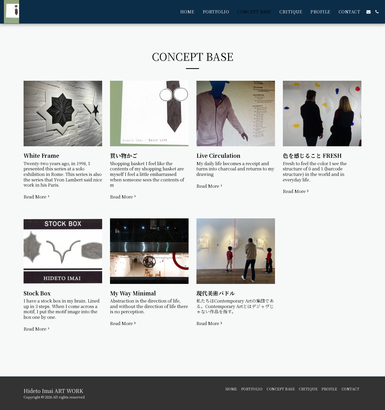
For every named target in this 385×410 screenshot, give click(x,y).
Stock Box (37, 293)
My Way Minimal (133, 293)
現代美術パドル (215, 293)
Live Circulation (218, 155)
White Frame (41, 155)
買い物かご (124, 155)
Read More (35, 196)
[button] (368, 12)
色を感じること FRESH (312, 155)
